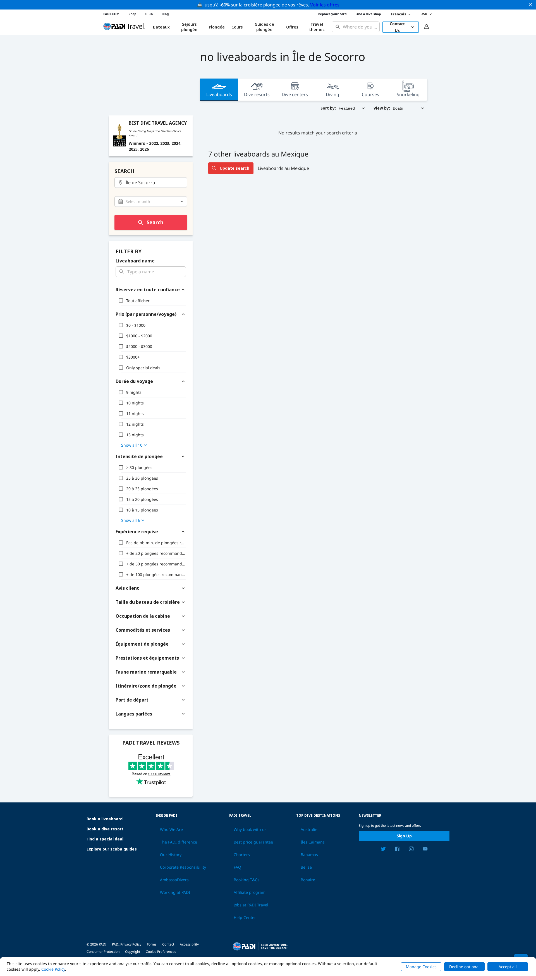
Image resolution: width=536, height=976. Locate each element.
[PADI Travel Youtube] (425, 849)
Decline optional (464, 966)
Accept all (508, 966)
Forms (152, 944)
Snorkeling (408, 94)
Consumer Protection (103, 951)
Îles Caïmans (313, 842)
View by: (382, 108)
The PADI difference (178, 842)
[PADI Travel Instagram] (411, 849)
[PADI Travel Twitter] (383, 849)
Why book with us (250, 830)
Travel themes (316, 27)
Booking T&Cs (246, 880)
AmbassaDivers (174, 880)
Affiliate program (249, 892)
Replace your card (332, 14)
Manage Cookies (421, 966)
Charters (242, 855)
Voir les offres (324, 5)
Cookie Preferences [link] (161, 951)
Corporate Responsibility (183, 867)
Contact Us (397, 27)
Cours (237, 27)
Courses (370, 94)
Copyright (132, 951)
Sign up (404, 835)
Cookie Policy (53, 969)
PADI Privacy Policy (126, 944)
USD (423, 14)
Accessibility (189, 944)
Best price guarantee (253, 842)
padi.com (111, 14)
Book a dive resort (105, 829)
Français (398, 14)
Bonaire (308, 880)
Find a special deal (105, 839)
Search (155, 222)
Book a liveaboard (105, 818)
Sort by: (328, 108)
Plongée (217, 27)
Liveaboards (219, 94)
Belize (306, 867)
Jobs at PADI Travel (251, 905)
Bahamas (309, 855)
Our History (170, 855)
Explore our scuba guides (112, 849)
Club (149, 14)
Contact (168, 944)
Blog (165, 14)
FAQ (237, 867)
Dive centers (295, 94)
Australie (309, 830)
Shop (132, 14)
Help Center (245, 918)
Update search (234, 168)
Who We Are (171, 830)
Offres (292, 27)
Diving (332, 94)
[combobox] (360, 27)
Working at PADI (175, 892)
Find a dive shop (368, 14)
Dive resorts (257, 94)
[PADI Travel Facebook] (397, 849)
